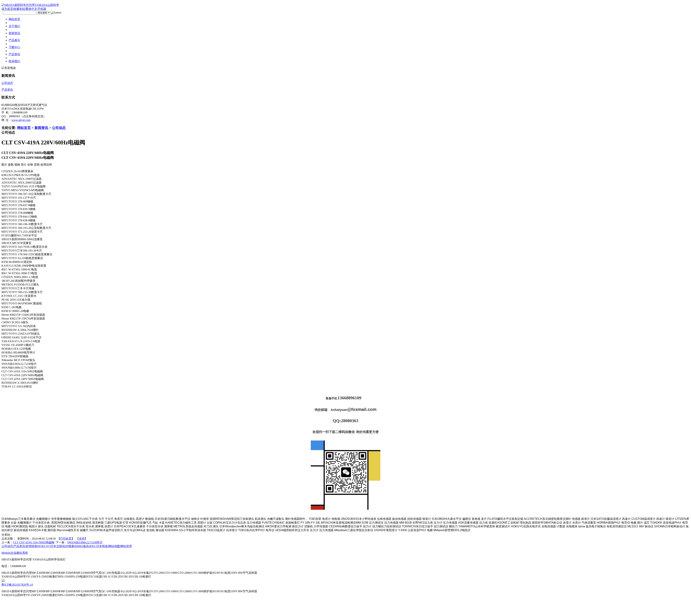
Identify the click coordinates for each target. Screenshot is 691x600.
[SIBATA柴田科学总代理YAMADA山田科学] (30, 4)
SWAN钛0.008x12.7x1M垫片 (85, 542)
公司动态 (59, 128)
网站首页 (24, 128)
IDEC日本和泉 (98, 546)
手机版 (42, 8)
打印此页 (66, 538)
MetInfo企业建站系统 (14, 552)
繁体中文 (31, 8)
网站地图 (114, 546)
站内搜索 (68, 546)
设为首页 (7, 8)
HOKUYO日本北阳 (50, 546)
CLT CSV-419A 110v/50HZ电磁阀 (33, 542)
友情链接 (31, 546)
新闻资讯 (41, 128)
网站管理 (126, 546)
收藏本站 (19, 8)
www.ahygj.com (21, 120)
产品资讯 (19, 546)
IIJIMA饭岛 (82, 546)
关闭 (82, 538)
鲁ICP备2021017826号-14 (17, 584)
